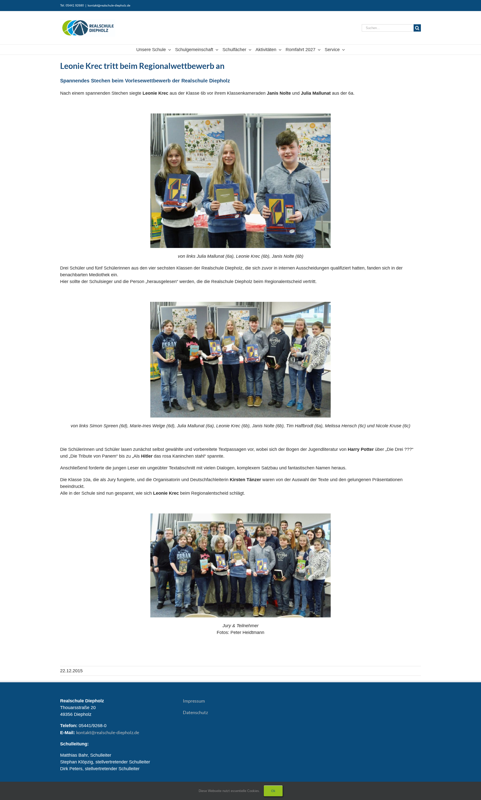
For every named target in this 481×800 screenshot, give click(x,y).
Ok (273, 790)
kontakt (107, 732)
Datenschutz (195, 712)
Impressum (194, 701)
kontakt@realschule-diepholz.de (109, 5)
